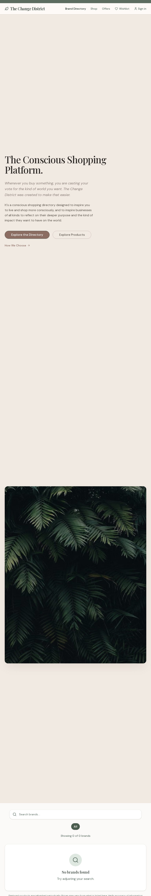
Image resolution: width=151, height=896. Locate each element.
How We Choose (15, 245)
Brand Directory (75, 8)
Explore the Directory (27, 235)
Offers (106, 8)
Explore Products (72, 235)
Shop (94, 8)
